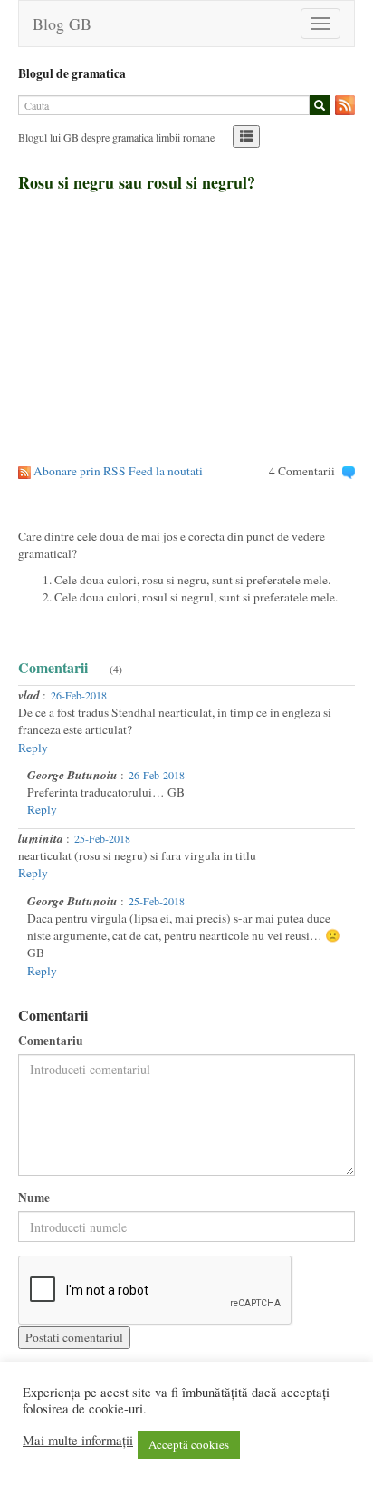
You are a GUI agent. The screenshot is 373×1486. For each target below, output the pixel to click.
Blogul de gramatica (72, 73)
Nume (34, 1198)
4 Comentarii (302, 471)
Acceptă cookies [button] (188, 1444)
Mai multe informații (78, 1440)
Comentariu (50, 1041)
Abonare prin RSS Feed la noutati (118, 471)
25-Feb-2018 (102, 838)
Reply (33, 747)
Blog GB (62, 23)
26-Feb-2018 (79, 695)
